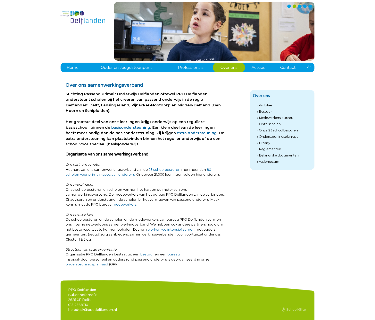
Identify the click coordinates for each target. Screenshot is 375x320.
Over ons (229, 67)
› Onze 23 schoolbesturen (277, 130)
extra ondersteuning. (197, 133)
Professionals (191, 67)
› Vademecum (268, 162)
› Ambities (264, 105)
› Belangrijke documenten (278, 155)
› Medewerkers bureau (275, 118)
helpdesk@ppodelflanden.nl (92, 310)
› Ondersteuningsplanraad (278, 136)
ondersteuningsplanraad (87, 264)
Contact (288, 67)
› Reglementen (269, 149)
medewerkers (124, 204)
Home (73, 67)
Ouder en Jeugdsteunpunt (126, 67)
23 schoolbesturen (164, 170)
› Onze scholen (269, 124)
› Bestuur (264, 111)
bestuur (147, 254)
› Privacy (263, 143)
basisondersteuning (130, 127)
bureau (173, 254)
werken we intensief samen (171, 229)
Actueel (259, 67)
